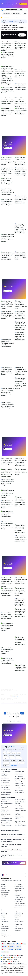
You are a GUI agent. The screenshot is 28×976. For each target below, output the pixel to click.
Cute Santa (5, 755)
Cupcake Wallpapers (20, 781)
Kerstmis (19, 946)
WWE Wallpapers (18, 901)
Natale (4, 946)
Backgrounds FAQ (5, 928)
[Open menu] (25, 10)
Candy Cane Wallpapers (20, 825)
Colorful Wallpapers (6, 792)
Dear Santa (11, 755)
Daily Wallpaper (4, 896)
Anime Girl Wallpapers (20, 903)
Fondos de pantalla (12, 959)
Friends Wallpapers (5, 794)
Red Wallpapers (5, 782)
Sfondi (4, 959)
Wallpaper (20, 955)
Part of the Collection (13, 21)
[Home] (1, 17)
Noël (4, 949)
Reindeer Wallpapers (6, 825)
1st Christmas (6, 760)
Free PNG (3, 919)
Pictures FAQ (4, 930)
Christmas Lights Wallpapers (5, 806)
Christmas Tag (14, 763)
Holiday (8, 753)
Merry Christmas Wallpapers (19, 813)
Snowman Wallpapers (6, 820)
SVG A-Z (17, 917)
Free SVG (3, 917)
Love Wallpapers (19, 776)
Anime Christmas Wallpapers (19, 817)
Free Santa (17, 755)
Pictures (3, 915)
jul (18, 943)
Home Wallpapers (5, 789)
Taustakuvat (20, 963)
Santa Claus (12, 758)
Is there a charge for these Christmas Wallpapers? (11, 845)
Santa (4, 753)
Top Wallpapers (4, 894)
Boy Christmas (13, 760)
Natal (23, 943)
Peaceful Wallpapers (20, 785)
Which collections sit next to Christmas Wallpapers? (11, 850)
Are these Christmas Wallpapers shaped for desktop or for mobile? (13, 835)
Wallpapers (6, 17)
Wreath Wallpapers (19, 790)
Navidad (13, 753)
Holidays (19, 753)
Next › (22, 713)
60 (15, 713)
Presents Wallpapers (20, 778)
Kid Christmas (6, 765)
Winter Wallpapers (19, 771)
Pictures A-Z (17, 915)
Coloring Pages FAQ (5, 936)
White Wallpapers (5, 780)
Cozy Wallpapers (19, 788)
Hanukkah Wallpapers (20, 799)
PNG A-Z (17, 919)
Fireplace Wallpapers (6, 823)
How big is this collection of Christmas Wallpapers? (11, 856)
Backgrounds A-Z (19, 913)
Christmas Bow (21, 760)
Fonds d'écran (15, 961)
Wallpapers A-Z (18, 911)
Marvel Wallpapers (19, 886)
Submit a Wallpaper (19, 928)
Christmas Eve (6, 763)
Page (10, 716)
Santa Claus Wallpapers (7, 803)
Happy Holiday (21, 763)
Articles (3, 898)
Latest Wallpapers (5, 892)
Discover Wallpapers (5, 890)
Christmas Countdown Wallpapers (20, 802)
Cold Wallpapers (19, 774)
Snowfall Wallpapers (20, 806)
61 (18, 713)
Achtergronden (6, 961)
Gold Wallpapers (19, 783)
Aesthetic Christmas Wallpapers (20, 822)
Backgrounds (4, 913)
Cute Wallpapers (5, 778)
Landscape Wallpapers (20, 905)
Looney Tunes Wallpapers (4, 774)
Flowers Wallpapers (19, 888)
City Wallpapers (18, 907)
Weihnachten (12, 943)
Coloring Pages (4, 921)
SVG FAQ (3, 932)
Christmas (13, 746)
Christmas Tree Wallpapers (5, 800)
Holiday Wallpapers (19, 808)
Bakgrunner (12, 963)
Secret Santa (19, 758)
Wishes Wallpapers (19, 792)
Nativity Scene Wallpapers (4, 810)
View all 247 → (14, 765)
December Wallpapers (20, 810)
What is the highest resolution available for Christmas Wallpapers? (12, 840)
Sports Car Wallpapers (20, 897)
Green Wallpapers (5, 785)
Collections (3, 888)
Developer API (18, 930)
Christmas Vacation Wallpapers (6, 814)
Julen (4, 943)
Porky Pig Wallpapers (6, 771)
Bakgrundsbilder (6, 957)
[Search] (21, 9)
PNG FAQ (3, 934)
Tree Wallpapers (5, 787)
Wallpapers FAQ (4, 926)
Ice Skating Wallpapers (6, 818)
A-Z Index (3, 886)
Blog (16, 926)
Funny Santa (5, 758)
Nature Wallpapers (19, 899)
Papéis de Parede (17, 957)
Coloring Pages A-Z (19, 921)
